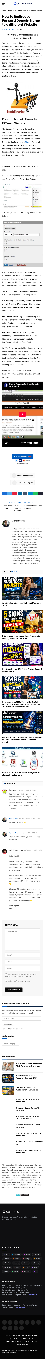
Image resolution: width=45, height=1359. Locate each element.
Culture (38, 1259)
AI (36, 1271)
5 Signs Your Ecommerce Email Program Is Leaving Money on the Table (21, 637)
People (17, 1259)
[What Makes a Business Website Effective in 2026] (22, 588)
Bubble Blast (6, 1305)
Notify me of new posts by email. (19, 981)
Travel (26, 1263)
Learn (7, 1259)
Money (37, 1254)
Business (17, 1254)
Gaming (36, 1263)
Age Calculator (7, 1285)
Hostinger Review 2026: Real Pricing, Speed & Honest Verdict (22, 670)
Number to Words (24, 1290)
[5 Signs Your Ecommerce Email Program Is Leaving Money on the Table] (22, 621)
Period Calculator (8, 1290)
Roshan (12, 790)
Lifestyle (27, 1259)
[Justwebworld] (22, 3)
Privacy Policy (27, 1338)
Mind (35, 1267)
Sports (16, 1271)
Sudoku (17, 1305)
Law (6, 1271)
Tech (7, 1254)
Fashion (8, 1267)
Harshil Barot (14, 818)
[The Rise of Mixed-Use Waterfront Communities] (8, 1090)
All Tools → (33, 1295)
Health (7, 1263)
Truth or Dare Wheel (30, 1305)
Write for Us (22, 1345)
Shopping (26, 1271)
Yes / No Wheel (7, 1307)
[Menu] (3, 3)
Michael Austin (8, 29)
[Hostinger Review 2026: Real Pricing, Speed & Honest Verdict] (22, 654)
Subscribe (8, 1024)
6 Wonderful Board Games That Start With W (27, 1117)
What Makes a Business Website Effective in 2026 (21, 604)
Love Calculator (8, 1288)
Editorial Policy (30, 1341)
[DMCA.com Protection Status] (22, 1196)
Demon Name (7, 1295)
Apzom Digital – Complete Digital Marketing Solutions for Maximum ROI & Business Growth (22, 739)
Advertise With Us (29, 1335)
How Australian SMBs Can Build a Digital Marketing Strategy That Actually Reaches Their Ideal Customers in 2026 (21, 704)
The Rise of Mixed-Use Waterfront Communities (27, 1088)
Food (26, 1267)
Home (4, 10)
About (8, 1335)
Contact (16, 1335)
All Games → (21, 1307)
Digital (10, 10)
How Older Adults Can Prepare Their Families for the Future (29, 1065)
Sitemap (13, 1352)
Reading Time (21, 1288)
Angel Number (7, 1292)
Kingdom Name (20, 1295)
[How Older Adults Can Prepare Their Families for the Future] (8, 1066)
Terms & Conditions (13, 1341)
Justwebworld (24, 1350)
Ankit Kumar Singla (16, 850)
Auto (17, 1267)
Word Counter (21, 1285)
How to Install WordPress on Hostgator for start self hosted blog (21, 773)
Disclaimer (14, 1338)
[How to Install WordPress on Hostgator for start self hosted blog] (22, 758)
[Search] (42, 3)
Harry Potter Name (22, 1292)
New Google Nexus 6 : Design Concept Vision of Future (12, 508)
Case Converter (34, 1285)
